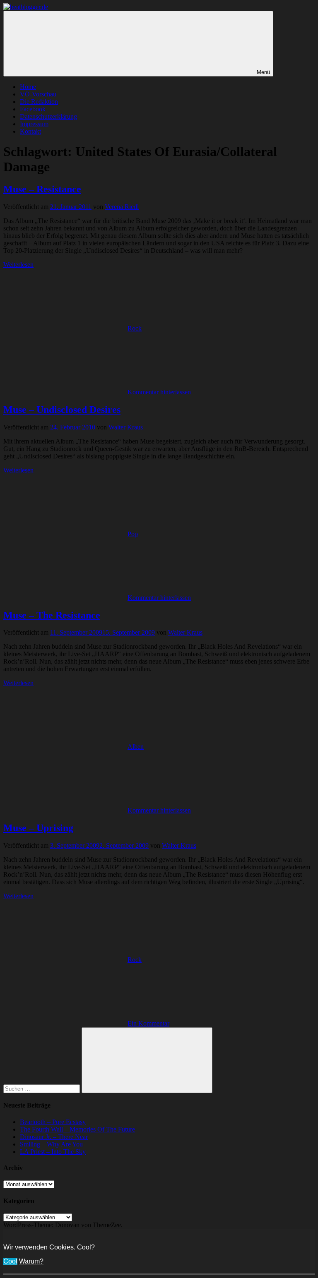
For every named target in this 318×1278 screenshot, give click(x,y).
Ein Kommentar (148, 1023)
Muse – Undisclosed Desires (61, 409)
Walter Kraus (125, 427)
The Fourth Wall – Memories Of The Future (77, 1129)
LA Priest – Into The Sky (53, 1151)
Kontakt (30, 131)
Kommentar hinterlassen (159, 392)
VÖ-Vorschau (38, 94)
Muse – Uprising (38, 827)
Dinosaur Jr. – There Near (54, 1136)
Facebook (33, 109)
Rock (135, 328)
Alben (136, 746)
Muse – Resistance (42, 189)
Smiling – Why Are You (51, 1144)
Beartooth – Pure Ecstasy (53, 1121)
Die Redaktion (39, 101)
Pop (133, 533)
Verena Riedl (122, 206)
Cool (10, 1261)
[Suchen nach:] (42, 1088)
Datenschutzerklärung (48, 116)
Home (28, 86)
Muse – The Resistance (51, 615)
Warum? (31, 1261)
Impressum (34, 123)
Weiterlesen (18, 264)
